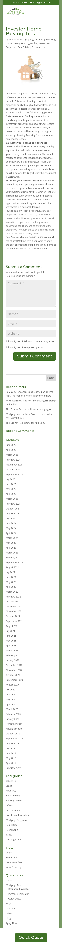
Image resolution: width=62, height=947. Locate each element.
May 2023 (11, 542)
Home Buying (13, 43)
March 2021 (12, 650)
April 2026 (11, 449)
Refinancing (12, 829)
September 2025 (14, 474)
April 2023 (11, 547)
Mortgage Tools (14, 885)
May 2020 (11, 699)
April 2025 (11, 493)
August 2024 (12, 513)
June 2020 (11, 694)
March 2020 (12, 709)
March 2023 (12, 552)
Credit (9, 785)
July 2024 (10, 518)
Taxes (9, 834)
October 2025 (13, 469)
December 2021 (14, 606)
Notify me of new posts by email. (27, 347)
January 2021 (12, 660)
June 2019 (11, 753)
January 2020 (12, 718)
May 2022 (11, 582)
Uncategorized (13, 839)
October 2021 (13, 616)
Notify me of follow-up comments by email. (32, 341)
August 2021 (12, 626)
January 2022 (12, 601)
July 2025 (10, 479)
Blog (8, 918)
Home (9, 880)
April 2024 (11, 533)
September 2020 (14, 679)
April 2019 (11, 762)
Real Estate (23, 47)
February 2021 (13, 655)
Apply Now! (11, 923)
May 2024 (11, 528)
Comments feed (14, 862)
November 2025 (14, 464)
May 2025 (11, 488)
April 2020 (11, 704)
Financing (50, 39)
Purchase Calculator (18, 893)
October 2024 (13, 508)
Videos (9, 913)
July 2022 (10, 572)
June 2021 (11, 635)
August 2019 (12, 743)
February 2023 (13, 557)
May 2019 (11, 758)
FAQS (9, 903)
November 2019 (14, 728)
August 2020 (12, 684)
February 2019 (13, 767)
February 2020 (13, 714)
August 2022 (12, 567)
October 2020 (13, 674)
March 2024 (12, 537)
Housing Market (29, 43)
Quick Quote (14, 898)
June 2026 (11, 444)
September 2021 (14, 621)
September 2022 (14, 562)
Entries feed (12, 857)
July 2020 (10, 689)
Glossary (10, 908)
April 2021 (11, 645)
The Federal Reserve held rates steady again (29, 409)
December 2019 (14, 723)
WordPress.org (13, 867)
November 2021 (14, 611)
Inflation (10, 805)
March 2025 (12, 498)
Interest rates (13, 810)
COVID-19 (11, 780)
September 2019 (14, 738)
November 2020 (14, 670)
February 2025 (13, 503)
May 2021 (11, 640)
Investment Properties (17, 815)
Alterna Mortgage (18, 39)
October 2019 (13, 733)
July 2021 (10, 630)
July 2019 (10, 748)
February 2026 (13, 459)
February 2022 (13, 596)
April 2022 (11, 586)
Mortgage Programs (16, 819)
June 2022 (11, 577)
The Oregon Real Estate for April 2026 (25, 422)
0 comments (38, 47)
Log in (9, 852)
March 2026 (12, 454)
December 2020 (14, 665)
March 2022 (12, 591)
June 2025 (11, 484)
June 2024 (11, 523)
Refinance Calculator (18, 888)
